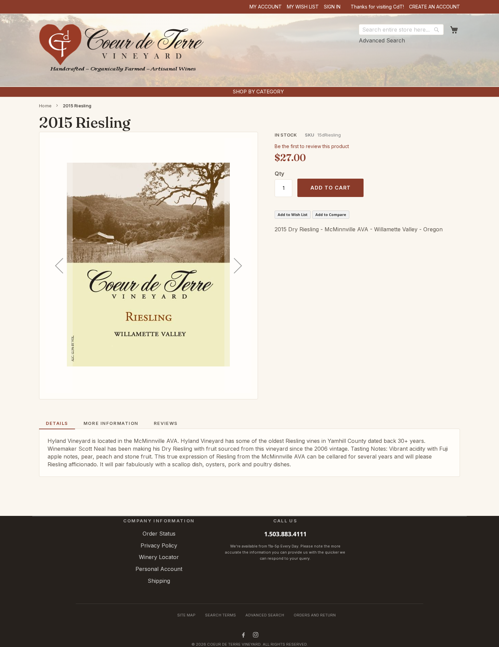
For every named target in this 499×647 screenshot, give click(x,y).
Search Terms (220, 615)
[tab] (57, 423)
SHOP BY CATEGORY (258, 91)
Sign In (332, 7)
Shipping (159, 580)
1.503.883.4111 (285, 534)
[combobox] (401, 29)
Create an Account (434, 7)
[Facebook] (243, 634)
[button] (59, 265)
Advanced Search (382, 40)
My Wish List (303, 7)
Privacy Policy (159, 545)
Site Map (186, 615)
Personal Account (158, 568)
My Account (266, 7)
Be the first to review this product (312, 146)
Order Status (159, 533)
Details (57, 423)
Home (45, 105)
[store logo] (123, 51)
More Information (111, 423)
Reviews (166, 423)
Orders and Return (315, 615)
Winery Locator (159, 557)
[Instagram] (255, 634)
